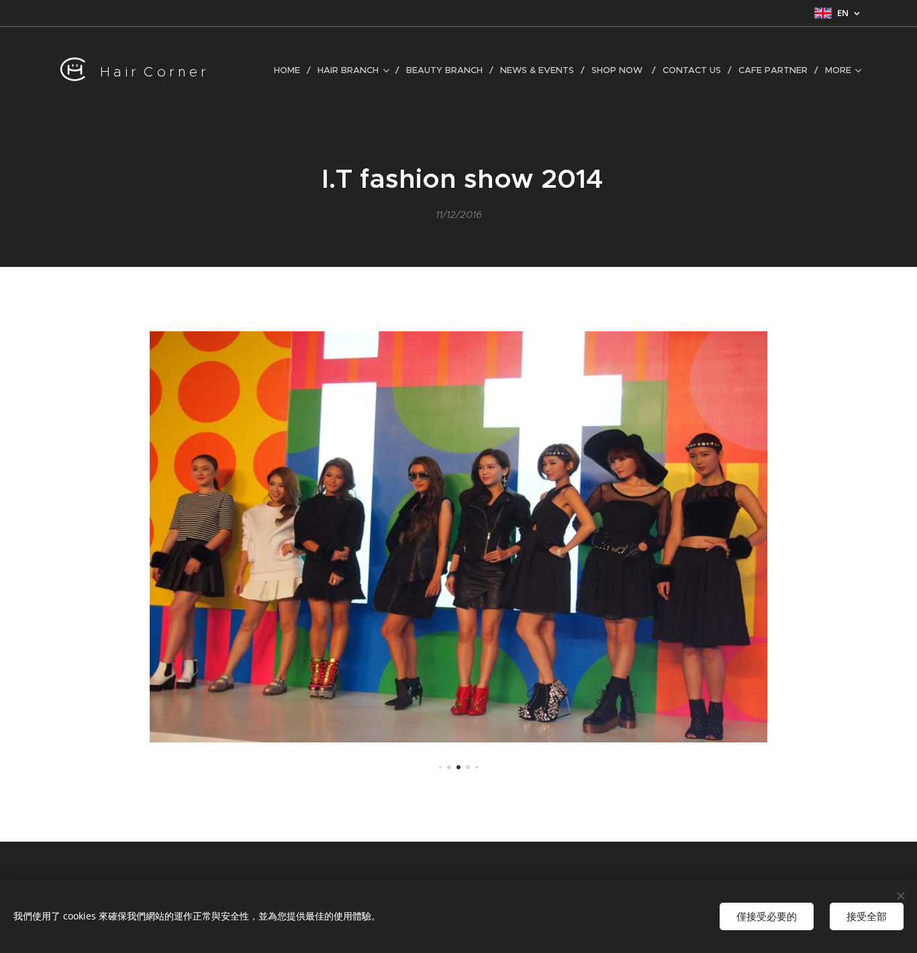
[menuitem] (291, 70)
